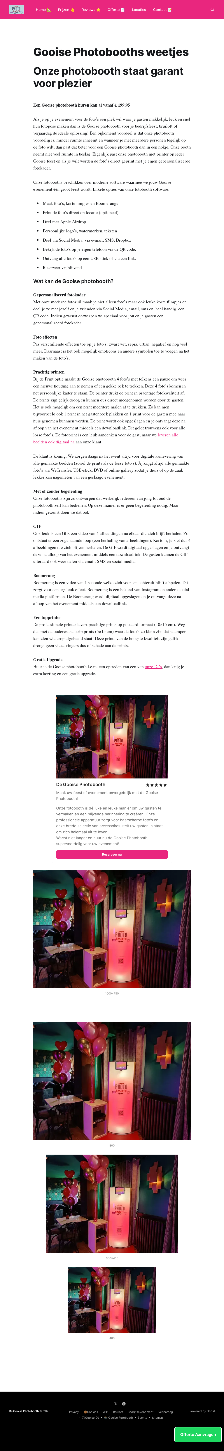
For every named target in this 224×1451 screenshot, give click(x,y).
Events (142, 1417)
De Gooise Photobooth (24, 1411)
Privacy (74, 1412)
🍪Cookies (91, 1412)
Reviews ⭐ (91, 9)
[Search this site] (212, 9)
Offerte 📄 (116, 9)
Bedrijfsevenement (141, 1412)
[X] (116, 1404)
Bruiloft (118, 1412)
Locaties (139, 9)
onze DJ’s (153, 666)
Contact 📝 (162, 9)
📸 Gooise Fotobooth (118, 1417)
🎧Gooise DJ (90, 1417)
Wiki (105, 1412)
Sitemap (157, 1417)
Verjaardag (165, 1412)
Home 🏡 (43, 9)
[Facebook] (124, 1404)
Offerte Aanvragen (198, 1434)
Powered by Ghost (202, 1411)
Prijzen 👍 (66, 9)
